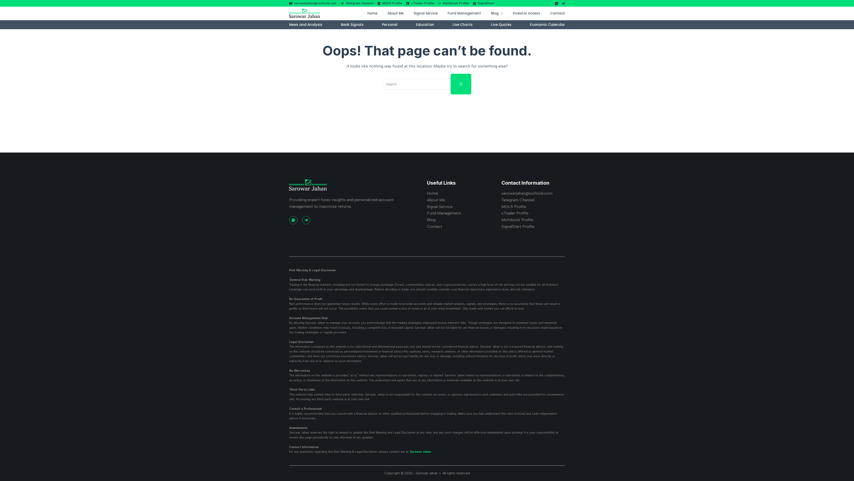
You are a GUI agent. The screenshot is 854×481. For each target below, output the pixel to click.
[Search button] (461, 84)
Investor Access (526, 13)
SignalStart (486, 3)
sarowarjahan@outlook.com (315, 3)
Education (425, 24)
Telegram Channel (359, 3)
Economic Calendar (547, 24)
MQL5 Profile (392, 3)
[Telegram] (563, 3)
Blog (495, 13)
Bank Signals (352, 24)
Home (372, 13)
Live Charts (463, 24)
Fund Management (464, 13)
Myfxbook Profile (456, 3)
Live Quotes (501, 24)
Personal (389, 24)
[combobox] (417, 84)
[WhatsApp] (556, 3)
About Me (395, 13)
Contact (557, 13)
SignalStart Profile (518, 226)
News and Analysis (305, 24)
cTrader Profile (422, 3)
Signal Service (426, 13)
